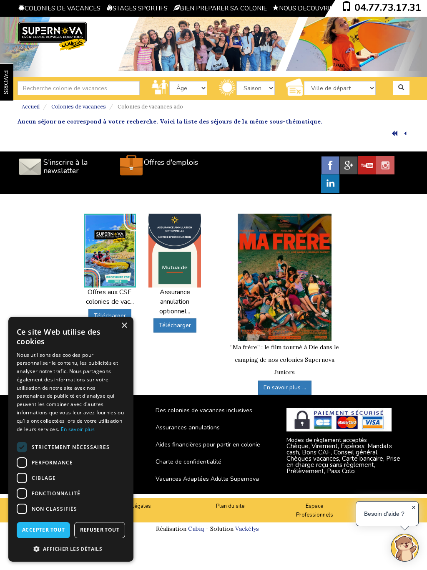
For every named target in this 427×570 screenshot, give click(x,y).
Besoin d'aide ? (384, 513)
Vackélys (247, 528)
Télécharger (110, 316)
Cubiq (196, 528)
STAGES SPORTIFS (140, 8)
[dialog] (70, 439)
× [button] (124, 326)
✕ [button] (413, 507)
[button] (71, 548)
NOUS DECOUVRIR (306, 8)
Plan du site (230, 506)
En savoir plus (78, 429)
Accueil (31, 106)
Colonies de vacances (78, 106)
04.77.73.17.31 (387, 7)
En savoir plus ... (285, 387)
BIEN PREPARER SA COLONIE (223, 8)
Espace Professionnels (314, 510)
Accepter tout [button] (43, 529)
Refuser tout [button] (99, 529)
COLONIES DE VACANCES (62, 8)
